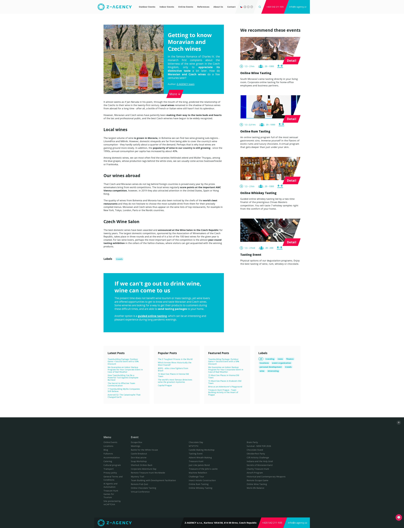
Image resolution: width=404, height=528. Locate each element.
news (280, 359)
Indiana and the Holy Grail (260, 461)
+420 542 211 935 (275, 6)
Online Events (185, 6)
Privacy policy (110, 472)
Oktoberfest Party (256, 453)
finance (290, 359)
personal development (271, 367)
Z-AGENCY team (185, 84)
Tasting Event (196, 453)
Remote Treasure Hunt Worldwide (148, 472)
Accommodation (112, 457)
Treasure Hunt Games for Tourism (111, 494)
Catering (108, 461)
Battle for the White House (144, 449)
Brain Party (252, 442)
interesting (273, 371)
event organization (281, 363)
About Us (218, 6)
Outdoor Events (147, 6)
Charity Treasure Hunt (258, 468)
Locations (108, 446)
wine (262, 371)
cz (242, 6)
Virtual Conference (140, 491)
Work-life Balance (255, 488)
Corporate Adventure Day (143, 468)
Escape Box (136, 442)
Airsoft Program (255, 472)
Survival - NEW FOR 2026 (259, 446)
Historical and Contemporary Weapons (266, 476)
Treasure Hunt (196, 461)
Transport (109, 468)
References (203, 6)
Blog (106, 449)
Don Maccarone (138, 457)
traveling (269, 359)
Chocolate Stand (255, 449)
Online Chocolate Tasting (143, 488)
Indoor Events (166, 6)
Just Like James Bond (199, 465)
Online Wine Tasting (257, 484)
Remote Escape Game (257, 480)
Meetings (135, 446)
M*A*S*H (193, 446)
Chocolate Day (196, 442)
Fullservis (108, 453)
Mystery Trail (137, 476)
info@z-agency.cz (297, 6)
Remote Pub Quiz (139, 484)
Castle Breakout (139, 453)
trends (119, 259)
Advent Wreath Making (200, 457)
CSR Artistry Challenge (258, 457)
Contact (231, 6)
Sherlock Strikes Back (141, 465)
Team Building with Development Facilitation (153, 480)
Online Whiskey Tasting (200, 488)
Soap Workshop (139, 461)
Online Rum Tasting (199, 484)
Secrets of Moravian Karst (260, 465)
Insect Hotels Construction (202, 480)
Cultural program (112, 465)
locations (264, 363)
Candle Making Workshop (201, 449)
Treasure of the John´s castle (203, 468)
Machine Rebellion (198, 472)
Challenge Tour (196, 476)
